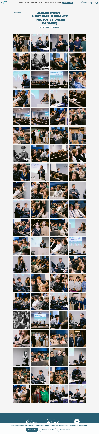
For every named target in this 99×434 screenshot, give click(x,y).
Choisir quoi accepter (47, 429)
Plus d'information (64, 429)
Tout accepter (32, 429)
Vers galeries (17, 12)
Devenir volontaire (67, 2)
